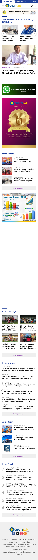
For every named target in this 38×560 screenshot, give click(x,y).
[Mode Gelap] (32, 5)
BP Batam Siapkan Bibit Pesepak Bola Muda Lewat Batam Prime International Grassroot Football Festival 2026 (27, 328)
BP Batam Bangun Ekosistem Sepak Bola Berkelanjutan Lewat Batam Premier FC (27, 346)
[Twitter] (17, 534)
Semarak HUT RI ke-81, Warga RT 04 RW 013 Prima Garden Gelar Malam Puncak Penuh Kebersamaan (21, 486)
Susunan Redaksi (9, 544)
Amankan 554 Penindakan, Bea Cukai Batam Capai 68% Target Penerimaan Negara (18, 400)
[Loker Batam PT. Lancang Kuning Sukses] (7, 439)
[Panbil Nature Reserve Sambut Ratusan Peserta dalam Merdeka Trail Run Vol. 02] (7, 161)
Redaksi (21, 544)
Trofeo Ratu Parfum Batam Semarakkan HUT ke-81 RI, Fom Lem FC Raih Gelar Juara (9, 328)
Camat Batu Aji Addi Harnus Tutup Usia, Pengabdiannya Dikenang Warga (20, 501)
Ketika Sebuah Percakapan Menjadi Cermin (27, 38)
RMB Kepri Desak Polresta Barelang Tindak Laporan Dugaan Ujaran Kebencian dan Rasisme (8, 38)
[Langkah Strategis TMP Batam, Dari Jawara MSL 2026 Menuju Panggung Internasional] (10, 337)
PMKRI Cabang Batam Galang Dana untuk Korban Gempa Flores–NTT (19, 478)
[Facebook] (13, 534)
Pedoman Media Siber (24, 547)
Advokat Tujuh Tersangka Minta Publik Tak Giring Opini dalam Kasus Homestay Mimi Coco (17, 392)
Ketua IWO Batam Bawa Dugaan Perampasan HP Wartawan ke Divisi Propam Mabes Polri (18, 370)
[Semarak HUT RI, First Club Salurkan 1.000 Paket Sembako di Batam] (7, 171)
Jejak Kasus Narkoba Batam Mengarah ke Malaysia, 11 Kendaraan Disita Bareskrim (17, 377)
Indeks (14, 540)
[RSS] (25, 534)
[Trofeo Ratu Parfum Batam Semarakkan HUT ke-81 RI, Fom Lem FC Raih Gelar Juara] (10, 319)
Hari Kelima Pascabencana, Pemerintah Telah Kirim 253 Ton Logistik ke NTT (21, 509)
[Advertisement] (19, 245)
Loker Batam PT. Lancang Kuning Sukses (23, 438)
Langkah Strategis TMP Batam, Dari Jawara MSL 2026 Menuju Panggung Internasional (9, 346)
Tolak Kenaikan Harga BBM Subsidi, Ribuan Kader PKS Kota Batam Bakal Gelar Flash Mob (18, 73)
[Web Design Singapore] (19, 123)
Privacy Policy (25, 542)
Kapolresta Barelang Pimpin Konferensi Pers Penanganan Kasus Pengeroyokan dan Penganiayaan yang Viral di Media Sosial (18, 385)
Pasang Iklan (12, 542)
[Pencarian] (35, 5)
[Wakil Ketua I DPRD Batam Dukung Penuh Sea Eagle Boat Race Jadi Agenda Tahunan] (7, 429)
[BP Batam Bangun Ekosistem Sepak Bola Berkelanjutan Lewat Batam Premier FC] (28, 337)
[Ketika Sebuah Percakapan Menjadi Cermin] (28, 29)
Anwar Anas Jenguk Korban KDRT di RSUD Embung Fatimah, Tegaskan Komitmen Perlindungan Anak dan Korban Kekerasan (17, 408)
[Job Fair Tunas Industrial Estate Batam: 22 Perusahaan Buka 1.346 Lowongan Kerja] (7, 448)
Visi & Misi (22, 540)
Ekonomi (4, 68)
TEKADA (19, 554)
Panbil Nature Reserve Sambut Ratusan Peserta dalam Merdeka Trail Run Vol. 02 (24, 160)
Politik (10, 68)
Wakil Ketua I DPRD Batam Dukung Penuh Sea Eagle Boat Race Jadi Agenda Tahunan (25, 428)
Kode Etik (5, 540)
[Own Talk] (13, 5)
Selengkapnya (18, 188)
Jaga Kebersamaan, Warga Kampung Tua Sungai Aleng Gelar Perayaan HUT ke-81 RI (20, 493)
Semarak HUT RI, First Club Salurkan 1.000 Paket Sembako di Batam (24, 170)
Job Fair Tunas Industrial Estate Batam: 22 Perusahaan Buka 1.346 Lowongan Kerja (25, 448)
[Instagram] (21, 534)
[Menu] (3, 5)
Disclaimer (31, 544)
